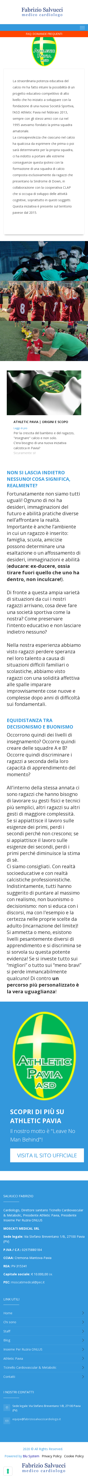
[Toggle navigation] (82, 28)
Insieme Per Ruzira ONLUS (22, 1349)
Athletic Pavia (13, 1358)
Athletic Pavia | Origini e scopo (41, 422)
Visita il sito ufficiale (47, 1155)
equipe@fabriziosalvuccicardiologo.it (36, 1419)
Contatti (9, 1376)
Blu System (31, 1456)
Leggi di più (20, 428)
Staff (6, 1331)
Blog (6, 1340)
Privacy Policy (52, 1456)
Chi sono (9, 1322)
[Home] (42, 11)
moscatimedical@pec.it (28, 1282)
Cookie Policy (74, 1456)
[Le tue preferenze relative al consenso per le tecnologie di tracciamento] (8, 1471)
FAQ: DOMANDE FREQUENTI (44, 34)
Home (7, 1313)
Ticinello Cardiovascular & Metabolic (29, 1367)
